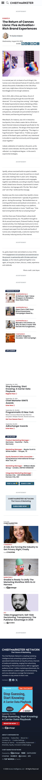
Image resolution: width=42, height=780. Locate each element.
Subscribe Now (20, 506)
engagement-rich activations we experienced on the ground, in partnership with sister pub (20, 257)
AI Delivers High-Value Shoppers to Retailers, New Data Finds (25, 298)
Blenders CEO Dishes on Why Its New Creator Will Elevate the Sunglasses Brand (26, 326)
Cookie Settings (18, 740)
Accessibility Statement (25, 743)
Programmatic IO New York (20, 412)
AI (4, 612)
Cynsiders (7, 544)
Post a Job (11, 483)
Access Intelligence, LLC (16, 769)
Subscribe (15, 738)
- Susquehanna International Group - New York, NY (20, 458)
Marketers (7, 577)
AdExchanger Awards (17, 426)
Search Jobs (26, 483)
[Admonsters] (11, 623)
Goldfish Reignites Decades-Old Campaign (26, 337)
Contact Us (6, 740)
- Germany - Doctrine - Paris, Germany (18, 442)
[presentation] (10, 298)
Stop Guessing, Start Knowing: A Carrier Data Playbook (18, 389)
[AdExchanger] (12, 587)
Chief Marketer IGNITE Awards (17, 401)
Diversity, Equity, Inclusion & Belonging (16, 745)
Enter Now (9, 405)
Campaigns (20, 334)
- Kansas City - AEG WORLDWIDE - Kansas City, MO (19, 475)
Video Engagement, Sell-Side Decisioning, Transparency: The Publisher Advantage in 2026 (20, 617)
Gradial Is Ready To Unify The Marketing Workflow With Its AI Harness (19, 582)
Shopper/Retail (21, 294)
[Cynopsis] (11, 552)
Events (5, 18)
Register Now (11, 394)
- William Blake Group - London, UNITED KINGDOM (20, 467)
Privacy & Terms (8, 743)
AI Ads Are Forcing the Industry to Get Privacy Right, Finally (21, 548)
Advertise (5, 738)
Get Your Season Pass (14, 419)
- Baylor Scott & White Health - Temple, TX (20, 450)
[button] (2, 2)
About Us (24, 738)
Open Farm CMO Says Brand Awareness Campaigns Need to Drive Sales (25, 312)
